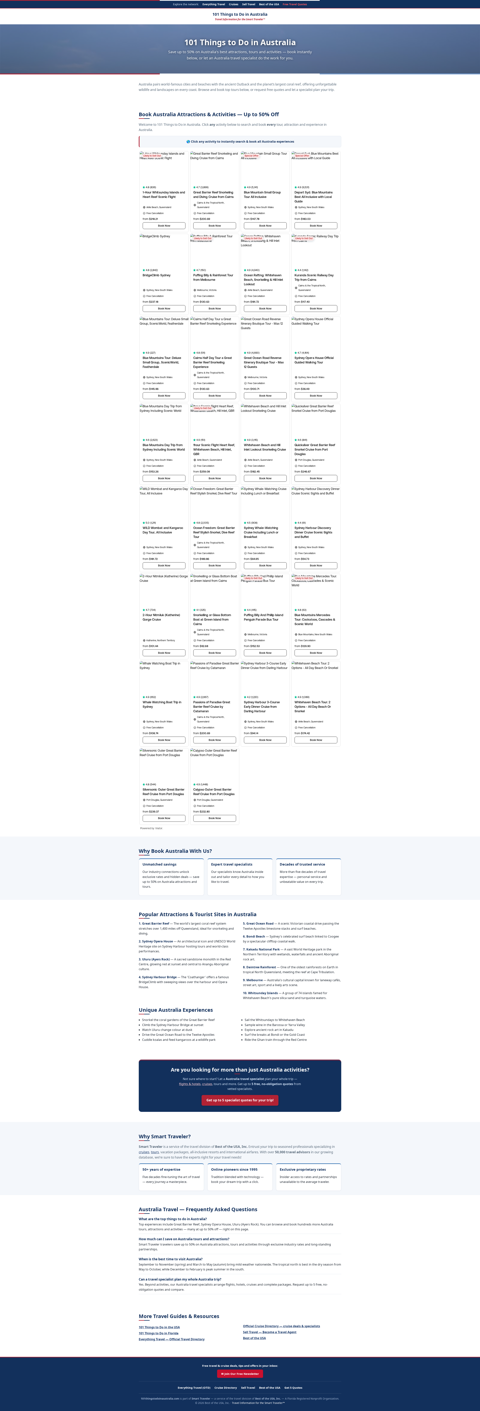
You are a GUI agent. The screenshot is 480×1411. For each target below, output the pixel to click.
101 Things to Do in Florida (158, 1333)
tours (155, 1152)
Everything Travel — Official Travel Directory (172, 1339)
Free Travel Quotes (295, 4)
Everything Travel (213, 4)
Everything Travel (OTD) (194, 1387)
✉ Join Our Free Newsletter (240, 1374)
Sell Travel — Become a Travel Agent (269, 1332)
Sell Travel (248, 4)
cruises (207, 1084)
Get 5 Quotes (293, 1387)
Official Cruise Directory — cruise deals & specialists (281, 1326)
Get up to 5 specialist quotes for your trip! (240, 1100)
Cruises (233, 4)
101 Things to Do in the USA (159, 1327)
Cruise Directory (225, 1387)
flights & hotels (190, 1084)
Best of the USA (269, 4)
